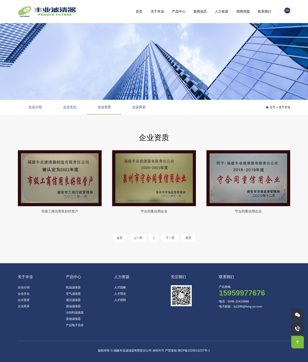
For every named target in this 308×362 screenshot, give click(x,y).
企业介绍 (35, 107)
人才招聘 (120, 300)
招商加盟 (243, 11)
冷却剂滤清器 (75, 312)
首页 (139, 11)
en (287, 10)
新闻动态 (200, 11)
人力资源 (221, 11)
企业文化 (69, 107)
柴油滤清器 (73, 306)
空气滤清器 (73, 293)
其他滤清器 (73, 318)
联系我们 (264, 11)
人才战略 (120, 287)
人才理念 (120, 293)
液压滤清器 (73, 300)
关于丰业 (157, 11)
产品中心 (178, 11)
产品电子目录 (75, 325)
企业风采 (139, 107)
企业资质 (104, 107)
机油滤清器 (73, 287)
